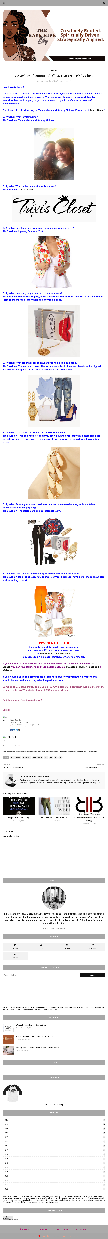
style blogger (92, 752)
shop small (72, 752)
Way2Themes (47, 1236)
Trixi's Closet (97, 110)
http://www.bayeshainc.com (22, 727)
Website (7, 670)
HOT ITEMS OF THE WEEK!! (54, 817)
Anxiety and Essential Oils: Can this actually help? (37, 1048)
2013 (54, 1176)
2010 (54, 1189)
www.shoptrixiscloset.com (55, 653)
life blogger (63, 752)
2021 (54, 1141)
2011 (54, 1185)
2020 (54, 1146)
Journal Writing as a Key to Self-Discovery (34, 1036)
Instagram (72, 666)
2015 (54, 1167)
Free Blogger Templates (71, 1236)
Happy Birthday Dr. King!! (18, 817)
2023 (54, 1133)
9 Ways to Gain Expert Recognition (31, 1025)
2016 (54, 1163)
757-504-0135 (17, 725)
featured (41, 752)
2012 (54, 1180)
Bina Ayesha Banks (46, 81)
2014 (54, 1172)
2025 (54, 1124)
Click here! (21, 746)
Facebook (93, 666)
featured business (52, 752)
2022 (54, 1137)
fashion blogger (32, 752)
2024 (54, 1128)
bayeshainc (11, 752)
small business (82, 752)
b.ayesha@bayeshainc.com (35, 725)
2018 (54, 1154)
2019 (54, 1150)
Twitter (82, 666)
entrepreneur (21, 752)
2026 (54, 1120)
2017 (54, 1159)
